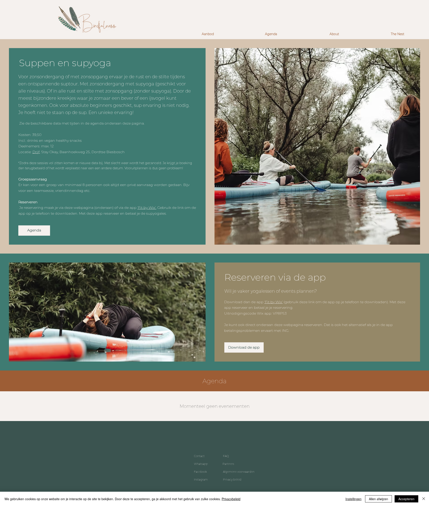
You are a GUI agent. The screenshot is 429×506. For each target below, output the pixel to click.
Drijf (36, 152)
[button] (207, 34)
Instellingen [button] (353, 499)
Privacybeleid (231, 499)
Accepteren (406, 499)
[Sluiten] (423, 498)
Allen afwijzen (378, 499)
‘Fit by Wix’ (273, 302)
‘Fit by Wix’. (146, 207)
